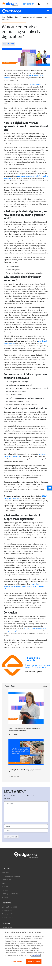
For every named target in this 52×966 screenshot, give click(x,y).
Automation (7, 910)
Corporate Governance (11, 876)
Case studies (7, 927)
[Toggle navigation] (47, 11)
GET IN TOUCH (29, 4)
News (4, 883)
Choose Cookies (16, 961)
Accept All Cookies (33, 961)
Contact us (6, 879)
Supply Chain (7, 917)
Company (6, 868)
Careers (5, 890)
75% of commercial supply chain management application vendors (25, 629)
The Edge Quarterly (10, 893)
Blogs (16, 17)
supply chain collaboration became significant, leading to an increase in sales (24, 586)
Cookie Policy (36, 955)
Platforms (6, 902)
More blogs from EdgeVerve (35, 672)
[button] (49, 487)
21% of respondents (35, 84)
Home (3, 17)
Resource (6, 923)
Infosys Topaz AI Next (10, 907)
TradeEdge (10, 17)
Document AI (7, 914)
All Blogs (45, 686)
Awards (5, 886)
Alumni (5, 897)
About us (5, 872)
